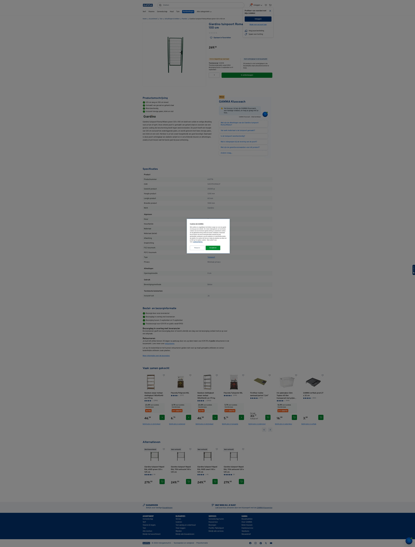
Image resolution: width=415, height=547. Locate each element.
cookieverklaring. (198, 242)
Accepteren (213, 248)
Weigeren (197, 248)
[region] (208, 236)
